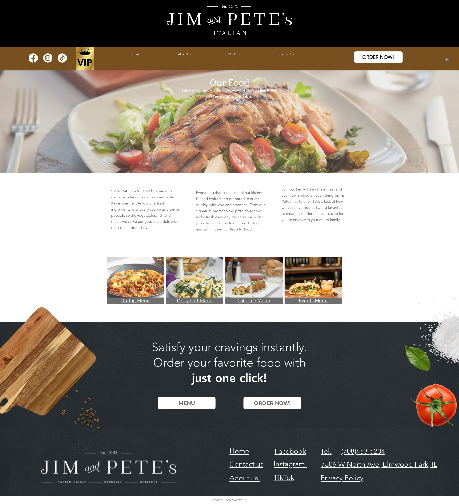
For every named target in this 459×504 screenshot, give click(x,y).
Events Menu (313, 301)
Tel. (326, 451)
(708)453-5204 (363, 451)
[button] (447, 58)
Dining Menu (135, 301)
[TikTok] (62, 58)
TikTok (284, 477)
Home (239, 451)
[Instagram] (47, 58)
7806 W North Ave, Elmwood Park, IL (379, 464)
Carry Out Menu (195, 301)
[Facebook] (33, 58)
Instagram (290, 464)
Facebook (290, 451)
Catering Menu (254, 301)
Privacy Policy (342, 478)
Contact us (246, 464)
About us (245, 478)
